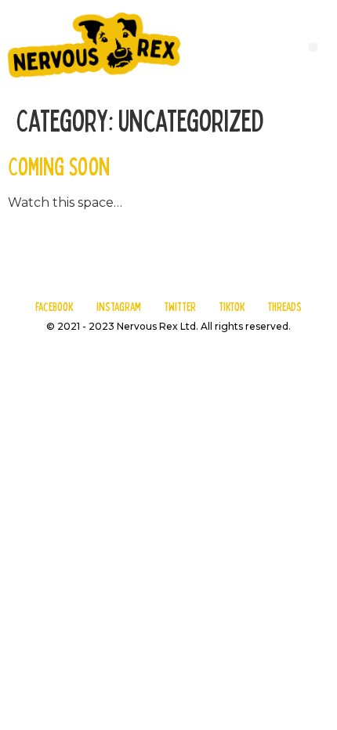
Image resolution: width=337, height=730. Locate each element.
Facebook (54, 306)
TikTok (232, 306)
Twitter (180, 306)
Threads (285, 306)
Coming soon (59, 165)
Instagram (118, 306)
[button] (313, 47)
